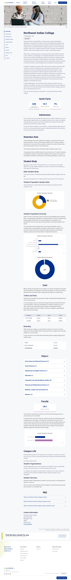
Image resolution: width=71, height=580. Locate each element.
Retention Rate (9, 39)
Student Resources (34, 2)
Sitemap (22, 560)
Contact (7, 58)
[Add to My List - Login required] (66, 27)
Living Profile (55, 551)
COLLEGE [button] (27, 38)
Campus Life (8, 52)
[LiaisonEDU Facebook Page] (8, 574)
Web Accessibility (8, 548)
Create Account (62, 2)
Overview (8, 31)
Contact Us (38, 549)
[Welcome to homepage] (9, 568)
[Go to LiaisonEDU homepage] (9, 2)
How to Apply (49, 2)
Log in (55, 2)
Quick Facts (8, 34)
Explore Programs (61, 577)
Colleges (18, 2)
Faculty (7, 50)
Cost (6, 44)
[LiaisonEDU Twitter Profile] (4, 574)
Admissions (8, 36)
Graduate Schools (25, 2)
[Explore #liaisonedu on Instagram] (6, 574)
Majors (7, 47)
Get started (62, 535)
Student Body (9, 42)
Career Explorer (43, 2)
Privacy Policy (7, 546)
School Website (28, 524)
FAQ (6, 55)
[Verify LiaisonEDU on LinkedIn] (10, 574)
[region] (35, 273)
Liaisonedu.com (55, 549)
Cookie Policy (7, 550)
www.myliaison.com (7, 570)
